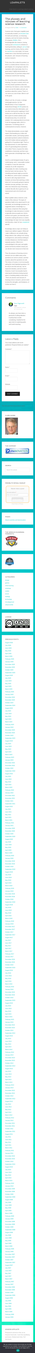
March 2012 (8, 1115)
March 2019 (8, 885)
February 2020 (9, 855)
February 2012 (9, 1117)
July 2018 (8, 907)
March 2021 (8, 820)
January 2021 (9, 825)
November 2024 (10, 700)
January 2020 (9, 858)
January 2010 (9, 1186)
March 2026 (8, 656)
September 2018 (10, 902)
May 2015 (8, 1011)
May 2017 (8, 945)
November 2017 (10, 929)
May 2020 (8, 847)
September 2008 (10, 1229)
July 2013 (8, 1071)
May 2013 (8, 1077)
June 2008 (8, 1238)
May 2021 (8, 814)
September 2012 (10, 1098)
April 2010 (8, 1178)
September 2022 (10, 771)
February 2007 (9, 1281)
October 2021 (9, 801)
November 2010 (10, 1158)
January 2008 (9, 1251)
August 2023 (9, 741)
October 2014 (9, 1030)
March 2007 (8, 1279)
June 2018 (8, 910)
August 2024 (9, 708)
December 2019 (10, 861)
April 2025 (8, 686)
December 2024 (10, 697)
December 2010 (10, 1156)
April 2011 (8, 1145)
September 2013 (10, 1066)
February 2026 (9, 659)
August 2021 (9, 806)
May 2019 (8, 880)
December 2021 (10, 795)
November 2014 (10, 1027)
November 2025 (10, 667)
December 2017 (10, 926)
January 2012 (9, 1120)
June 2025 (8, 681)
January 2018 (9, 924)
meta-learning (9, 585)
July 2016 (8, 973)
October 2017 (9, 932)
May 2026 (8, 651)
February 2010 (9, 1183)
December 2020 (10, 828)
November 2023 (10, 732)
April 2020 (8, 850)
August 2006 (9, 1298)
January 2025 (9, 694)
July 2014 (8, 1038)
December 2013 (10, 1057)
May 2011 (8, 1142)
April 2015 (8, 1014)
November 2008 (10, 1224)
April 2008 (8, 1243)
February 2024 (9, 724)
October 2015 (9, 997)
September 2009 (10, 1197)
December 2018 (10, 894)
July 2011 (8, 1137)
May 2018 (8, 913)
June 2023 (8, 746)
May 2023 (8, 749)
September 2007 (10, 1262)
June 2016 (8, 975)
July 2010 (8, 1169)
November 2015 (10, 995)
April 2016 (8, 981)
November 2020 (10, 831)
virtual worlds (9, 604)
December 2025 (10, 664)
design (7, 580)
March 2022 (8, 787)
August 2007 (9, 1265)
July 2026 (8, 645)
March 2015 (8, 1016)
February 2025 (9, 692)
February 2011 (9, 1150)
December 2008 (10, 1221)
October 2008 (9, 1227)
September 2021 (10, 803)
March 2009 (8, 1213)
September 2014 (10, 1033)
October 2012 (9, 1096)
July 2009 (8, 1202)
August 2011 (9, 1134)
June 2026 (8, 648)
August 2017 (9, 937)
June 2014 (8, 1041)
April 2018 (8, 915)
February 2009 (9, 1216)
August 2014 (9, 1036)
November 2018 (10, 896)
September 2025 (10, 672)
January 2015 (9, 1022)
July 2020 (8, 842)
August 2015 (9, 1003)
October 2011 (9, 1128)
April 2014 (8, 1046)
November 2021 (10, 798)
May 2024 (8, 716)
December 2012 (10, 1090)
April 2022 (8, 784)
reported (9, 51)
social (7, 594)
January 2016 (9, 989)
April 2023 (8, 752)
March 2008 (8, 1246)
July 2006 (8, 1300)
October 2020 (9, 833)
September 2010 (10, 1164)
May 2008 (8, 1240)
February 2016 (9, 986)
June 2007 (8, 1270)
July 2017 (8, 940)
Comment (8, 349)
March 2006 (8, 1311)
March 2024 (8, 722)
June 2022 (8, 779)
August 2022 (9, 773)
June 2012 (8, 1107)
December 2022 (10, 762)
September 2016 (10, 967)
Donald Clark (25, 33)
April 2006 (8, 1309)
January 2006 (9, 1317)
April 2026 (8, 653)
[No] (33, 1347)
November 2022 (10, 765)
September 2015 (10, 1000)
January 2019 (9, 891)
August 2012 (9, 1101)
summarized (16, 44)
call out (24, 47)
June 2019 (8, 877)
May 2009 (8, 1208)
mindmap (8, 588)
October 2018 (9, 899)
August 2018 (9, 904)
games (7, 583)
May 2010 (8, 1175)
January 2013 (9, 1087)
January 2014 (9, 1055)
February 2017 (9, 954)
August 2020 (9, 839)
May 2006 (8, 1306)
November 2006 (10, 1290)
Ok (18, 1350)
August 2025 (9, 675)
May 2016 (8, 978)
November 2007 (10, 1257)
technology (8, 599)
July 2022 (8, 776)
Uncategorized (9, 602)
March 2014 (8, 1049)
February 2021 (9, 823)
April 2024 (8, 719)
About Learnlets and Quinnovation (15, 520)
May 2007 (8, 1273)
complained (25, 222)
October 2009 (9, 1194)
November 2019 (10, 864)
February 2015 (9, 1019)
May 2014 (8, 1044)
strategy (7, 596)
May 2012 (8, 1109)
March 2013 (8, 1082)
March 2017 (8, 951)
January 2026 (9, 661)
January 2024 (9, 727)
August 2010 (9, 1167)
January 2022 (9, 793)
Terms (16, 504)
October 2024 (9, 702)
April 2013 (8, 1079)
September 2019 (10, 869)
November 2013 (10, 1060)
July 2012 (8, 1104)
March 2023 (8, 754)
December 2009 (10, 1188)
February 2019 (9, 888)
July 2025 (8, 678)
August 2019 (9, 872)
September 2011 (10, 1131)
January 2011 (9, 1153)
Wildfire (15, 40)
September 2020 (10, 836)
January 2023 (9, 760)
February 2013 (9, 1085)
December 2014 (10, 1025)
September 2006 (10, 1295)
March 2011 (8, 1148)
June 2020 (8, 844)
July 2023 (8, 743)
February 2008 (9, 1249)
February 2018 (9, 921)
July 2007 (8, 1268)
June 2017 (8, 943)
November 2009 (10, 1191)
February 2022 (9, 790)
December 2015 (10, 992)
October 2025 (9, 670)
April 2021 (8, 817)
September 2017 (10, 935)
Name (7, 367)
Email (7, 376)
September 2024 (10, 705)
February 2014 (9, 1052)
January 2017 (9, 956)
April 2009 (8, 1210)
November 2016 (10, 962)
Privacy (21, 504)
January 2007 (9, 1284)
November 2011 (10, 1126)
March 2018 (8, 918)
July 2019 (8, 874)
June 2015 (8, 1008)
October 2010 (9, 1161)
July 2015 (8, 1006)
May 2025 (8, 683)
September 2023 (10, 738)
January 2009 (9, 1219)
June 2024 (8, 713)
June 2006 (8, 1303)
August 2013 (9, 1068)
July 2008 (8, 1235)
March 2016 (8, 984)
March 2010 (8, 1180)
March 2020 (8, 853)
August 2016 (9, 970)
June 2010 (8, 1172)
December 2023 (10, 730)
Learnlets (17, 2)
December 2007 (10, 1254)
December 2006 (10, 1287)
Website (7, 384)
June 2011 (8, 1139)
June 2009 (8, 1205)
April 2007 (8, 1276)
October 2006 (9, 1292)
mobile (7, 591)
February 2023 (9, 757)
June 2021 (8, 812)
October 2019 (9, 866)
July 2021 (8, 809)
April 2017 (8, 948)
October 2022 (9, 768)
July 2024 (8, 711)
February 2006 (9, 1314)
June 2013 (8, 1074)
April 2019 (8, 883)
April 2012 (8, 1112)
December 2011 (10, 1123)
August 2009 (9, 1199)
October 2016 (9, 965)
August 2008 (9, 1232)
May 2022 (8, 782)
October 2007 (9, 1259)
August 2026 (9, 642)
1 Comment (23, 27)
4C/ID (19, 107)
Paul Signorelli (19, 303)
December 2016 (10, 959)
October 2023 (9, 735)
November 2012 (10, 1093)
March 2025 (8, 689)
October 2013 (9, 1063)
